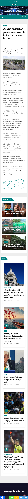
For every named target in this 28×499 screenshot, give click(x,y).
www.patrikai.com (14, 11)
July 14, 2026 (9, 343)
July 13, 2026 (9, 384)
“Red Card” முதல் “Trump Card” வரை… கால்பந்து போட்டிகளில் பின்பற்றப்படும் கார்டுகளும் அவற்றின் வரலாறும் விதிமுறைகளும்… (14, 462)
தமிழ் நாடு (4, 25)
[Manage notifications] (24, 496)
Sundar (17, 300)
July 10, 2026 (9, 469)
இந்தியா (5, 287)
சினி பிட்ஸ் (5, 209)
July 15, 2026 (9, 300)
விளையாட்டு (9, 454)
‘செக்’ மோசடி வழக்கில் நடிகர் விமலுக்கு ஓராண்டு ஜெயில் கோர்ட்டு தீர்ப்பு (14, 213)
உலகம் (9, 287)
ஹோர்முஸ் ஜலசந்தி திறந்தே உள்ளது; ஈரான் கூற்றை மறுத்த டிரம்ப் (13, 379)
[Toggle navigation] (25, 17)
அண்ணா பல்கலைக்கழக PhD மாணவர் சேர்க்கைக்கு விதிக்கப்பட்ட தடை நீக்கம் (13, 246)
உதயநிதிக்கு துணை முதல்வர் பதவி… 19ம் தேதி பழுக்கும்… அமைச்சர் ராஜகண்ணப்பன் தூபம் (8, 184)
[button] (22, 17)
